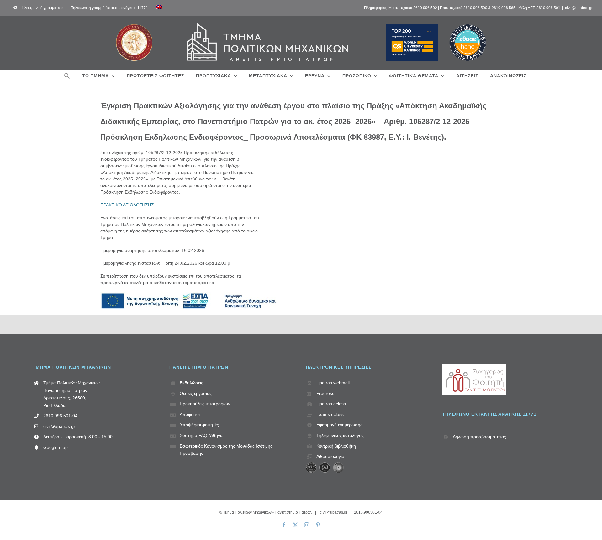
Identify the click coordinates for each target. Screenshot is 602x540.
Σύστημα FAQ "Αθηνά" (202, 435)
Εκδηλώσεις (191, 382)
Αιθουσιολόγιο (330, 456)
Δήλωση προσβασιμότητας (479, 436)
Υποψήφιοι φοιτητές (199, 424)
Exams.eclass (330, 414)
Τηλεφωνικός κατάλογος (340, 435)
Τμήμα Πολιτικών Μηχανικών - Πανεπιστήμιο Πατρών (267, 512)
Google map (55, 447)
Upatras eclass (331, 403)
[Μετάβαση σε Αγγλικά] (159, 8)
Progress (325, 393)
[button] (67, 76)
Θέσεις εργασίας (196, 393)
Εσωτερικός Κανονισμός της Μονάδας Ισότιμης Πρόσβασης (226, 450)
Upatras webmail (333, 382)
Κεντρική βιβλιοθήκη (336, 446)
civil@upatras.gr (579, 8)
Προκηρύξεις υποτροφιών (205, 403)
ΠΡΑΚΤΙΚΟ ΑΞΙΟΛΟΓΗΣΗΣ (127, 204)
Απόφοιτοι (190, 414)
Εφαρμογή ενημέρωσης (339, 424)
